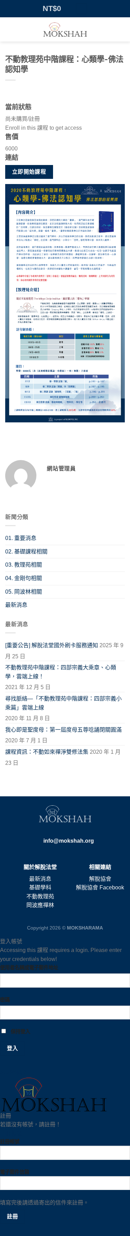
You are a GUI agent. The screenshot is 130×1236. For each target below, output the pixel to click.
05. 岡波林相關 (23, 592)
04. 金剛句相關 (23, 578)
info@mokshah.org (68, 841)
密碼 (5, 999)
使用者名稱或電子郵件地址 (29, 967)
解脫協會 (100, 879)
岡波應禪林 (40, 905)
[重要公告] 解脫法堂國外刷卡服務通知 (51, 645)
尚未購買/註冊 (22, 119)
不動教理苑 (40, 896)
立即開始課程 (29, 172)
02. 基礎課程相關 (26, 552)
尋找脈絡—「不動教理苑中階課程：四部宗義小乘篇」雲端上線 (63, 703)
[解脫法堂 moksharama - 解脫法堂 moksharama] (65, 29)
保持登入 (19, 1031)
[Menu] (81, 9)
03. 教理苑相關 (23, 565)
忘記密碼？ (14, 1072)
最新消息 (16, 605)
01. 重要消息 (20, 538)
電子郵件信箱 (14, 1172)
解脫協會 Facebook (100, 887)
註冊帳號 (11, 1133)
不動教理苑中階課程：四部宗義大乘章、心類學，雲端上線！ (60, 672)
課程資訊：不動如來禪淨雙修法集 (46, 752)
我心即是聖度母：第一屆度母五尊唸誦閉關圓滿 (63, 730)
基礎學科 (40, 887)
